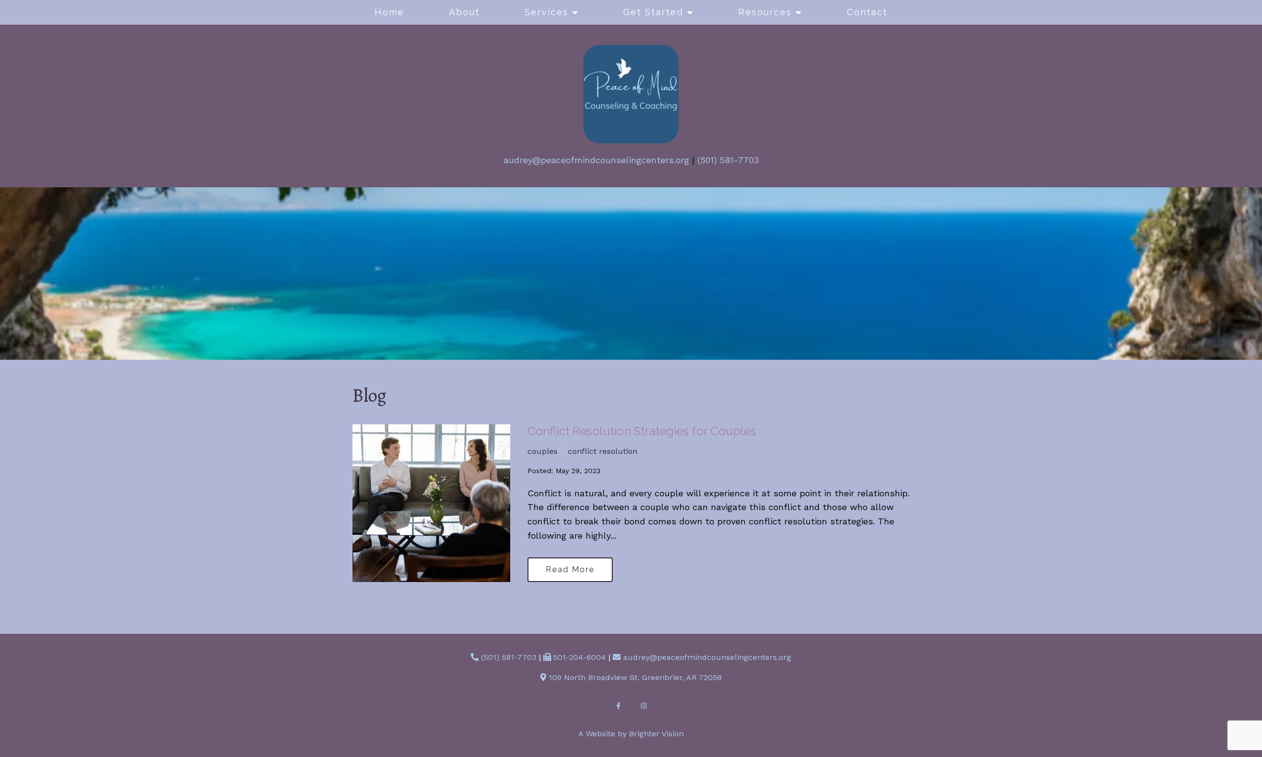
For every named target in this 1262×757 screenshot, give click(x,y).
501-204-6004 (579, 657)
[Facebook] (618, 706)
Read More (570, 569)
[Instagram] (644, 706)
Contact (867, 12)
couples (542, 451)
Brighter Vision (656, 733)
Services (546, 12)
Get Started (653, 12)
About (464, 12)
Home (389, 12)
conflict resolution (602, 451)
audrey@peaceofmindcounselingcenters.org (596, 160)
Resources (765, 12)
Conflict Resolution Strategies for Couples (641, 431)
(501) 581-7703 (728, 160)
